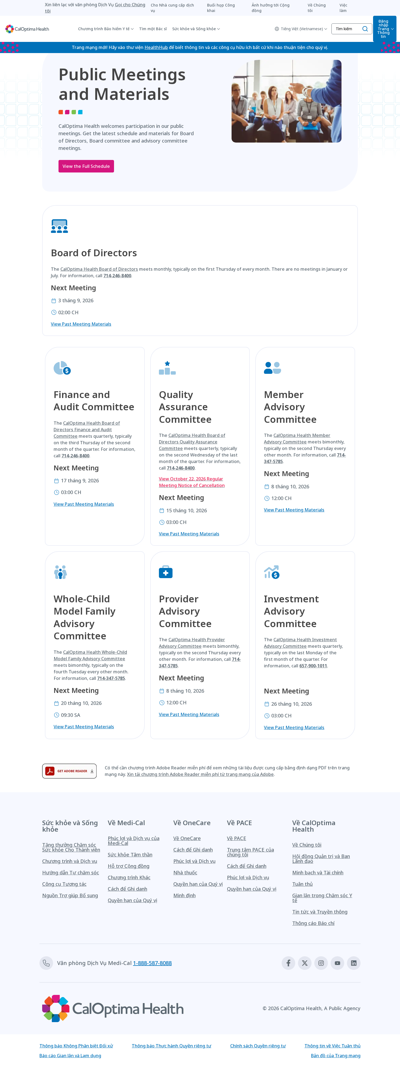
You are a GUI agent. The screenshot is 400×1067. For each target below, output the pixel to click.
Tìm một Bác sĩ (153, 28)
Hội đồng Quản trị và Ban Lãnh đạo (321, 858)
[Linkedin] (354, 963)
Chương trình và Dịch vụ (69, 861)
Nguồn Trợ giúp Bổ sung (70, 895)
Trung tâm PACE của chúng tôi (250, 852)
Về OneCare (187, 838)
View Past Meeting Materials (81, 324)
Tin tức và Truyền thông (319, 911)
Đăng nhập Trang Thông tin (383, 28)
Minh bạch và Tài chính (317, 872)
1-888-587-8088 (152, 963)
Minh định (184, 895)
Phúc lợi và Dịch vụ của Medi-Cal (133, 840)
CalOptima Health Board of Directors (99, 269)
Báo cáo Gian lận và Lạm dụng (70, 1056)
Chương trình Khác (129, 877)
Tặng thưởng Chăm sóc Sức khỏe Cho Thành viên (71, 847)
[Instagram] (321, 963)
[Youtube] (337, 963)
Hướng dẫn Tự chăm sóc (70, 872)
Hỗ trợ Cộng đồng (128, 866)
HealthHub (156, 47)
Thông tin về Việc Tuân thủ (332, 1046)
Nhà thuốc (185, 872)
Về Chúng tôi (306, 844)
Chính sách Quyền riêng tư (258, 1046)
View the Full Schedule (86, 166)
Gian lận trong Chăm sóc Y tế (322, 897)
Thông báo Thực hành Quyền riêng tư (171, 1046)
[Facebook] (288, 963)
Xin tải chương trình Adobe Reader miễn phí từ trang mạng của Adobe (200, 774)
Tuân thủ (302, 884)
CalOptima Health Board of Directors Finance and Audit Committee (87, 429)
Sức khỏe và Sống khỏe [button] (194, 28)
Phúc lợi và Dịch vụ (194, 861)
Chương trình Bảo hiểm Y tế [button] (104, 28)
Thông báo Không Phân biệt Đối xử (76, 1046)
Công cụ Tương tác (64, 884)
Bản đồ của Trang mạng (336, 1056)
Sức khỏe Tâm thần (130, 854)
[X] (305, 963)
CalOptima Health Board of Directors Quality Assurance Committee (192, 441)
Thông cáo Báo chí (313, 923)
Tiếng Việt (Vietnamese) (302, 28)
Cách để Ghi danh (127, 889)
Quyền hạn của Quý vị (132, 900)
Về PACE (236, 838)
